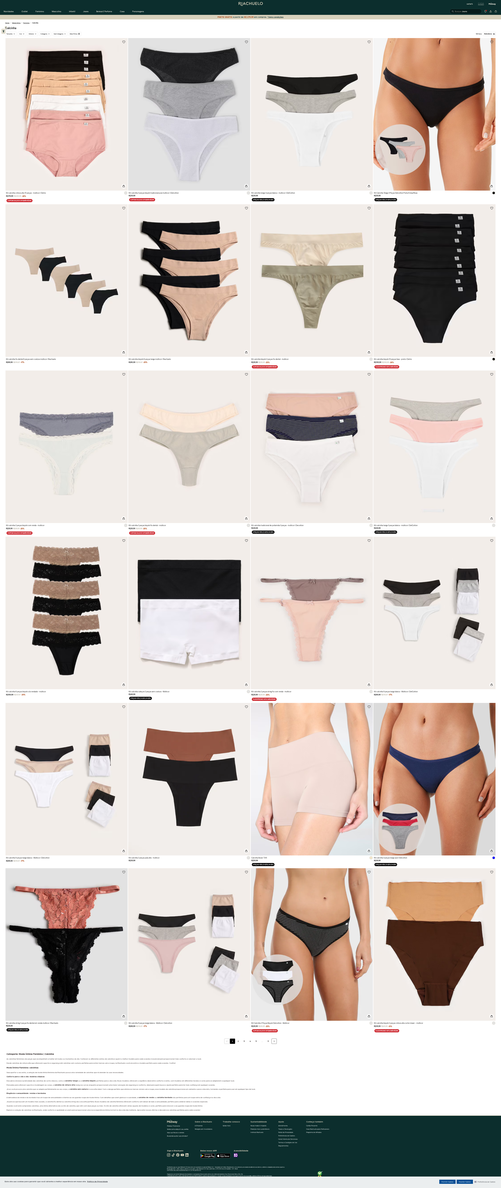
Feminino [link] (39, 11)
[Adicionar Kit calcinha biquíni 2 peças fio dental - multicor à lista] (369, 208)
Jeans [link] (85, 11)
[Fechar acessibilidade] (6, 27)
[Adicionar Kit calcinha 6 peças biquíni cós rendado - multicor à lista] (123, 540)
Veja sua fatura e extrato (175, 1133)
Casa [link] (122, 11)
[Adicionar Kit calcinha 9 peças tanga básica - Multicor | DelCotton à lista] (491, 540)
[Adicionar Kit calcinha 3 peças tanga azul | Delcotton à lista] (491, 706)
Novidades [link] (9, 11)
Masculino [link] (56, 11)
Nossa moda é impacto (258, 1126)
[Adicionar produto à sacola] (124, 186)
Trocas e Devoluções (285, 1129)
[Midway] (492, 3)
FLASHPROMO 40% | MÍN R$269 (386, 367)
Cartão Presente (311, 1126)
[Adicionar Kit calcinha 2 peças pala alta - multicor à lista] (246, 706)
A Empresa (198, 1126)
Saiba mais (226, 1126)
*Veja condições (275, 17)
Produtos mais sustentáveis (259, 1129)
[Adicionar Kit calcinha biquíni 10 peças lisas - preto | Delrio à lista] (491, 208)
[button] (485, 1182)
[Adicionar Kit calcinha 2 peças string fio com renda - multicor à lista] (369, 540)
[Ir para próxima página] (274, 1041)
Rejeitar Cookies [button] (465, 1182)
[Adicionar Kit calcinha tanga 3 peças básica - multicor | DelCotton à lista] (369, 41)
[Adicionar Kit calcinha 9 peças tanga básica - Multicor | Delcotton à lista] (123, 706)
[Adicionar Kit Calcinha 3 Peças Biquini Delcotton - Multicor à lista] (369, 872)
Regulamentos (283, 1146)
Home (7, 23)
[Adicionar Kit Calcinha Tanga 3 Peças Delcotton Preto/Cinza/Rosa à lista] (491, 41)
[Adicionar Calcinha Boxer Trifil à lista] (369, 706)
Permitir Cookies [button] (447, 1182)
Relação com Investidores (203, 1129)
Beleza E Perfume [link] (104, 11)
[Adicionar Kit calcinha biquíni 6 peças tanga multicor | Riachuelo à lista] (246, 208)
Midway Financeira (173, 1126)
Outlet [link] (25, 11)
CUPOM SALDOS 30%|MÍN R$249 (19, 201)
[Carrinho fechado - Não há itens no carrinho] (495, 11)
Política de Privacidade (97, 1181)
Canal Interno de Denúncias (288, 1139)
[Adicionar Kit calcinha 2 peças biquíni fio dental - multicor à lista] (246, 374)
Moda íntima (16, 23)
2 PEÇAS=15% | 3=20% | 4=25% (263, 200)
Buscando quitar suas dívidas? (177, 1136)
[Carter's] (470, 3)
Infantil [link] (72, 11)
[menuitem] (9, 11)
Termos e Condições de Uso (287, 1142)
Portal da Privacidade (285, 1132)
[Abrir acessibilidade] (3, 31)
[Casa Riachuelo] (481, 3)
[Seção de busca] (466, 11)
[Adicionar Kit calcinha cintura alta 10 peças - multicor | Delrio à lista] (123, 41)
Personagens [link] (138, 11)
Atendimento (283, 1126)
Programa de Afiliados (313, 1132)
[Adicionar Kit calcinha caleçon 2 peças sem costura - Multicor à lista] (246, 540)
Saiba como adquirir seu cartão (177, 1129)
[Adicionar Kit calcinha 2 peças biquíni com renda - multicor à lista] (123, 374)
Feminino (26, 23)
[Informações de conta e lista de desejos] (490, 11)
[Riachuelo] (250, 3)
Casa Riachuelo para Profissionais (317, 1129)
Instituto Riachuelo (256, 1132)
